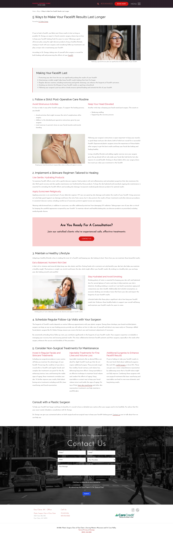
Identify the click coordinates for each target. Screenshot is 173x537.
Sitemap (92, 530)
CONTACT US (86, 239)
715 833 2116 (65, 513)
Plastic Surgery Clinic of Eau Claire (45, 513)
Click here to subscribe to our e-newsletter (86, 482)
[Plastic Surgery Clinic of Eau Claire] (41, 4)
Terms (80, 530)
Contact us (116, 414)
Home (34, 11)
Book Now (121, 4)
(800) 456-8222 (86, 532)
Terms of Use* (99, 487)
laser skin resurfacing (85, 385)
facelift (70, 55)
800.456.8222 (107, 4)
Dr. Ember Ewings (43, 21)
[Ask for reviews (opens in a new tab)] (137, 510)
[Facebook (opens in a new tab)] (133, 510)
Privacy (85, 530)
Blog (38, 11)
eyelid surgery (121, 365)
